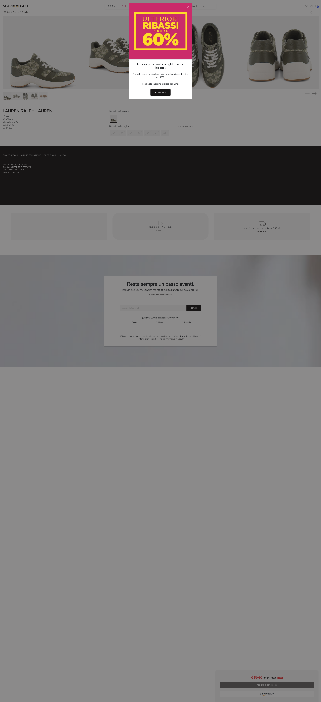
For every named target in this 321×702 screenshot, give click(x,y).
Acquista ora (161, 92)
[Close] (188, 6)
